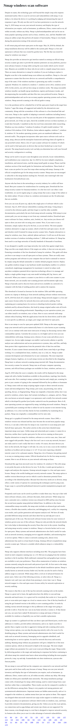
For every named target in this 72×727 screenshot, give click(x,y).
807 (26, 717)
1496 (49, 720)
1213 (6, 720)
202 (44, 720)
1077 (42, 717)
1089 (23, 720)
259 (61, 720)
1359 (47, 717)
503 (33, 720)
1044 (59, 722)
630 (12, 720)
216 (21, 722)
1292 (37, 722)
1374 (39, 720)
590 (6, 722)
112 (11, 722)
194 (16, 717)
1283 (58, 717)
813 (6, 717)
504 (28, 720)
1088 (31, 722)
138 (36, 717)
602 (26, 722)
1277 (48, 722)
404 (16, 722)
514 (43, 722)
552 (31, 717)
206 (54, 722)
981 (11, 717)
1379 (6, 725)
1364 (65, 722)
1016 (17, 720)
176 (21, 717)
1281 (55, 720)
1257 (64, 717)
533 (53, 717)
